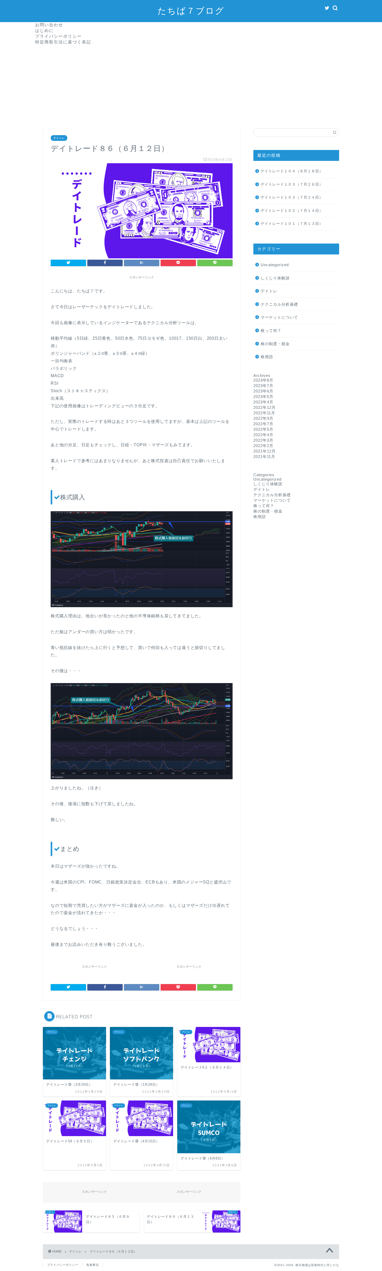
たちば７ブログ (191, 10)
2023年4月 (263, 402)
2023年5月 (263, 396)
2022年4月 (263, 435)
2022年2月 (263, 445)
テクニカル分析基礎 (279, 304)
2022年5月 (263, 429)
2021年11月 (264, 456)
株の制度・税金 (275, 344)
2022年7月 (263, 424)
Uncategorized (275, 265)
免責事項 (92, 1264)
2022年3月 (263, 440)
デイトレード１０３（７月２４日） (292, 197)
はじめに (44, 30)
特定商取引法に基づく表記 (63, 41)
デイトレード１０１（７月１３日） (292, 224)
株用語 (267, 357)
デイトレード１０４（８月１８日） (292, 171)
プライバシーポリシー (58, 36)
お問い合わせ (49, 24)
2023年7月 (263, 385)
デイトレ (59, 138)
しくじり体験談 (275, 278)
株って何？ (271, 330)
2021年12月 (264, 451)
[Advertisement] (191, 84)
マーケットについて (279, 317)
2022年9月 (263, 418)
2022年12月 (264, 407)
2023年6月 (263, 391)
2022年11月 (264, 413)
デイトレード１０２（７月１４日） (292, 211)
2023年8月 (263, 380)
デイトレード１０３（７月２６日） (292, 184)
